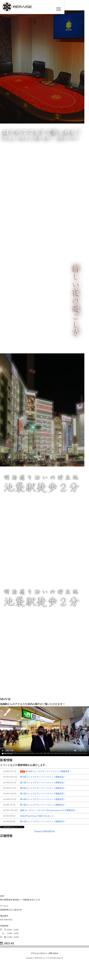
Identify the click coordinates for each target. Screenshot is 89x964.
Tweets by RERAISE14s (44, 831)
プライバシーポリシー (39, 953)
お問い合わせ (53, 953)
